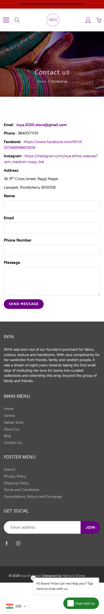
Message (12, 262)
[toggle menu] (6, 20)
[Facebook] (6, 543)
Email (9, 217)
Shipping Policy (16, 483)
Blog (7, 435)
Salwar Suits (13, 422)
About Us (11, 429)
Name (9, 195)
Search (9, 469)
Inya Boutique (30, 576)
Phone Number (18, 240)
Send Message (24, 304)
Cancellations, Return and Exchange (33, 496)
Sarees (9, 415)
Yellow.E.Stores (73, 576)
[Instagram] (18, 543)
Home (41, 81)
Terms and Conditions (21, 489)
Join (90, 527)
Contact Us (13, 442)
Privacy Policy (15, 476)
